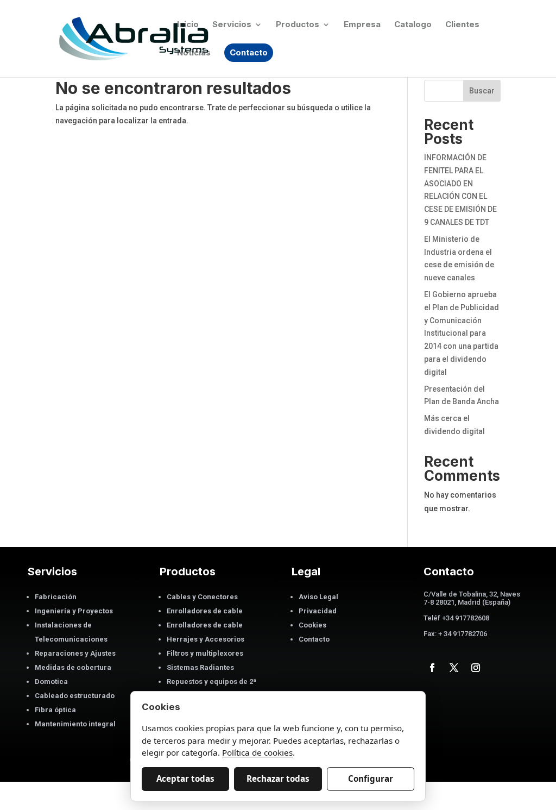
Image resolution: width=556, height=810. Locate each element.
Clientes (462, 25)
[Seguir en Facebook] (432, 667)
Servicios (231, 25)
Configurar (370, 778)
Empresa (362, 25)
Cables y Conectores (202, 597)
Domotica (51, 681)
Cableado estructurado (75, 696)
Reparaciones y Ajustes (75, 653)
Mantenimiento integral (75, 724)
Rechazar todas (278, 778)
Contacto (249, 52)
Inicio (188, 25)
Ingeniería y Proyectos (74, 611)
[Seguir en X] (454, 667)
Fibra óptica (55, 710)
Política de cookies (257, 752)
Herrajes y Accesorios (205, 639)
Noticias (194, 53)
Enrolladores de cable (205, 611)
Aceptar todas (185, 778)
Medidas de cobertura (73, 667)
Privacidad (318, 611)
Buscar (482, 90)
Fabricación (56, 597)
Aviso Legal (318, 597)
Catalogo (413, 25)
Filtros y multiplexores (205, 653)
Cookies (312, 625)
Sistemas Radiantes (200, 667)
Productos (297, 25)
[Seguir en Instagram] (475, 667)
